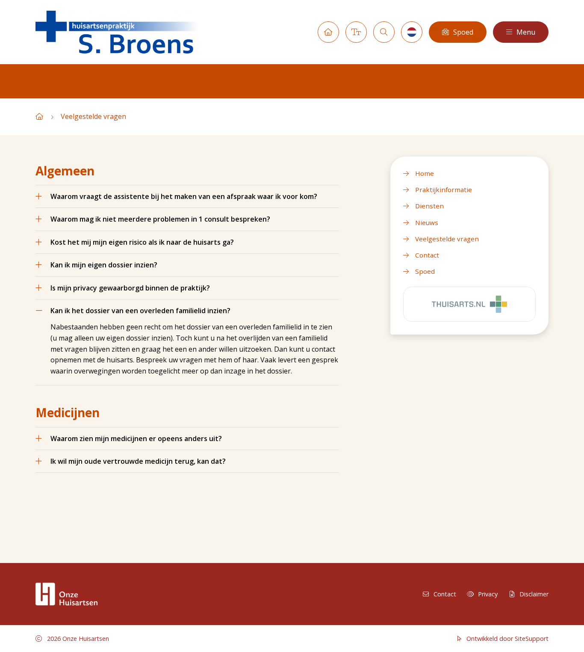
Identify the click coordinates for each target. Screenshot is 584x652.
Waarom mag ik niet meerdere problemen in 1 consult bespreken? (160, 219)
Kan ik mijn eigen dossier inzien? (103, 265)
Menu (525, 32)
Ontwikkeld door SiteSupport (507, 638)
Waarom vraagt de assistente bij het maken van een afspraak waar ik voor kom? (183, 196)
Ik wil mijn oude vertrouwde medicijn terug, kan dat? (138, 461)
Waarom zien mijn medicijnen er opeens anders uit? (136, 438)
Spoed (463, 32)
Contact (445, 594)
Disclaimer (534, 594)
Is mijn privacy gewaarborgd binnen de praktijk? (130, 288)
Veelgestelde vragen (93, 116)
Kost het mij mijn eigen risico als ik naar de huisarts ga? (142, 242)
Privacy (488, 594)
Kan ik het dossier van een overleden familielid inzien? (140, 310)
